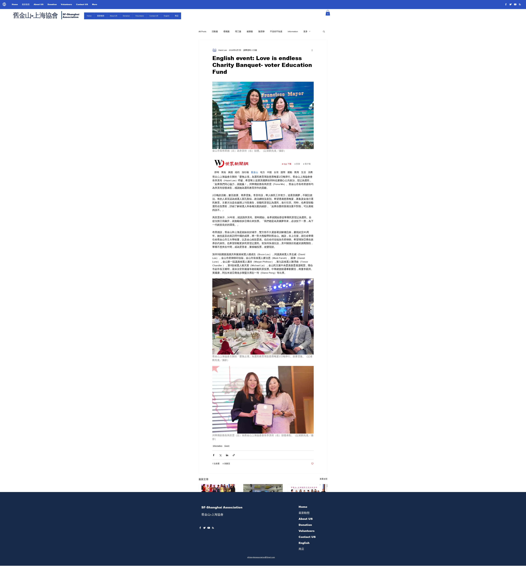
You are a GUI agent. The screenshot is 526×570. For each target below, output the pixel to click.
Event (227, 446)
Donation (305, 524)
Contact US (307, 536)
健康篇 (250, 31)
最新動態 (304, 512)
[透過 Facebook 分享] (213, 455)
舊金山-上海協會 (35, 15)
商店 (301, 548)
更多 (305, 31)
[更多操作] (312, 50)
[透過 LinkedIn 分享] (227, 455)
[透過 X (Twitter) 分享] (220, 455)
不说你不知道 (276, 31)
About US (306, 518)
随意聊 (261, 31)
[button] (327, 13)
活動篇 (215, 31)
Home (303, 506)
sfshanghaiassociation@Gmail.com (261, 557)
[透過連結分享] (233, 455)
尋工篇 (238, 31)
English (304, 542)
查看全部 (323, 479)
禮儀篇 (226, 31)
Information (293, 31)
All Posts (202, 31)
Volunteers (307, 530)
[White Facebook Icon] (200, 527)
